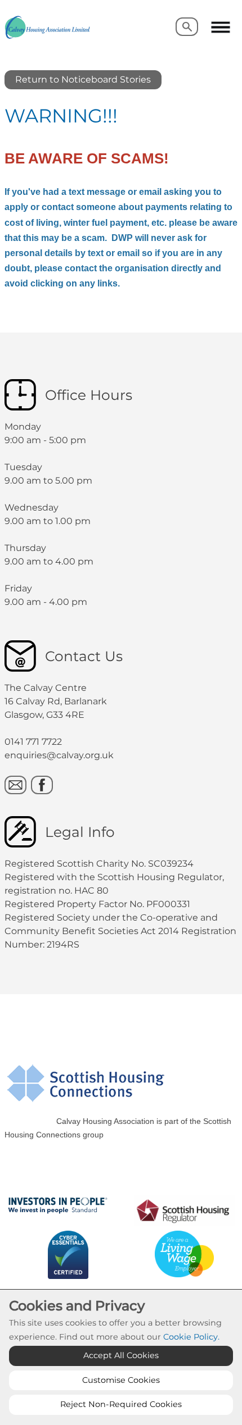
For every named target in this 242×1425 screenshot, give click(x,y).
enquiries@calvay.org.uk (59, 755)
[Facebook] (42, 785)
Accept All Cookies (121, 1355)
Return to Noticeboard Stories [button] (83, 79)
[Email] (15, 785)
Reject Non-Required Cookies (121, 1404)
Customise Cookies (121, 1380)
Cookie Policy (190, 1337)
